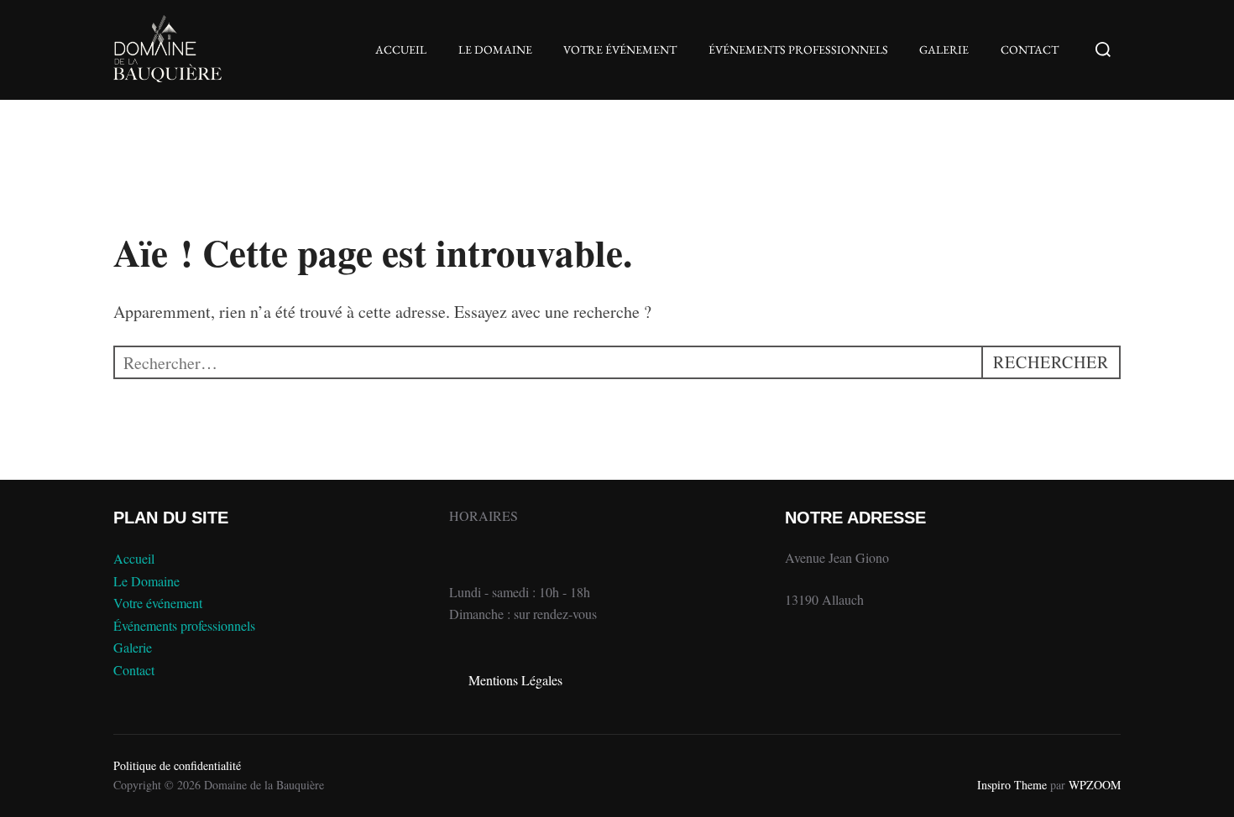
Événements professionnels (798, 49)
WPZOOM (1095, 785)
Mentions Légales (515, 680)
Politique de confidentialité (177, 765)
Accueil (400, 49)
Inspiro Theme (1012, 785)
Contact (1030, 49)
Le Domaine (495, 49)
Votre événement (620, 49)
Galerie (944, 49)
